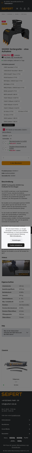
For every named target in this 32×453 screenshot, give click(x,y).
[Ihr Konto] (24, 8)
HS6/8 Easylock (10, 77)
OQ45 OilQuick (11, 98)
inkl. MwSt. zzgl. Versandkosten (13, 57)
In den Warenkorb (16, 163)
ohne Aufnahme (8, 125)
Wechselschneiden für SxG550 (18, 141)
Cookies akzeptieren (16, 245)
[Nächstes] (27, 32)
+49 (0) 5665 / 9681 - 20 (10, 400)
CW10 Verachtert (11, 67)
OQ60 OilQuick (11, 104)
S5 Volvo (23, 111)
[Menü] (17, 8)
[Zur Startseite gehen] (7, 8)
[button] (16, 332)
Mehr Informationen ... (16, 236)
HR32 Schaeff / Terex (12, 74)
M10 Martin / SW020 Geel (13, 81)
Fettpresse (16, 379)
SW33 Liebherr (10, 121)
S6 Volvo (8, 115)
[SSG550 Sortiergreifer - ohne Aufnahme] (16, 32)
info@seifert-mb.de (9, 404)
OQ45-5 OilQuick (12, 101)
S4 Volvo (8, 111)
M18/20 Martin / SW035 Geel (14, 87)
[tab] (16, 135)
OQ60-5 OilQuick (11, 108)
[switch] (3, 57)
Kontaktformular (15, 415)
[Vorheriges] (5, 32)
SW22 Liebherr (10, 118)
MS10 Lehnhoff (10, 94)
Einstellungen (16, 240)
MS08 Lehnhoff (10, 91)
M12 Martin (9, 84)
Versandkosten (16, 447)
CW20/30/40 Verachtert (13, 70)
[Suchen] (21, 8)
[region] (16, 32)
